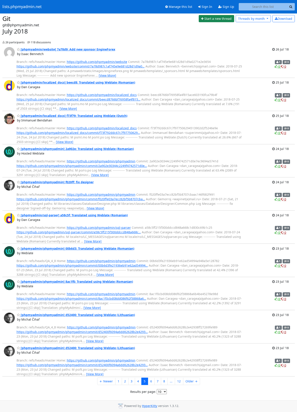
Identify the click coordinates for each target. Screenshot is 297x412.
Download (285, 19)
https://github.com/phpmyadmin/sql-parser (99, 227)
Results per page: (143, 392)
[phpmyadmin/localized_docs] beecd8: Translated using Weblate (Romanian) (77, 82)
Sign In (206, 7)
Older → (191, 381)
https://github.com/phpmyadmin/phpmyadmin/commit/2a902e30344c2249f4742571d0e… (82, 166)
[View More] (107, 75)
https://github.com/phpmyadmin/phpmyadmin (101, 161)
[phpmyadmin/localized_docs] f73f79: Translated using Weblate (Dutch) (73, 116)
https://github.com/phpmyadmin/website (97, 62)
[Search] (291, 6)
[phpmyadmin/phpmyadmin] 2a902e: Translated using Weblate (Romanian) (77, 149)
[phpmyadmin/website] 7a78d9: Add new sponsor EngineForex (67, 49)
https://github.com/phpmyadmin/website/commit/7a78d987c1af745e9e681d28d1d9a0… (81, 66)
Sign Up (228, 7)
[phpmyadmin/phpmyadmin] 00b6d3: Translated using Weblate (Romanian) (77, 248)
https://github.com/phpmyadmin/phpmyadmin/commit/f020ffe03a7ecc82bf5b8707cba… (81, 199)
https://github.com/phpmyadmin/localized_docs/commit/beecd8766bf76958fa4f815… (78, 99)
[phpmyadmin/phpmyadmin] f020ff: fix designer (57, 182)
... (171, 381)
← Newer (106, 381)
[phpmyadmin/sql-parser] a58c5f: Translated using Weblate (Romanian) (74, 215)
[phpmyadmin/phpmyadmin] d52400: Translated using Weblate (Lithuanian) (77, 315)
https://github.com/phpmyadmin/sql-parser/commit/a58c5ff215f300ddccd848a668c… (79, 232)
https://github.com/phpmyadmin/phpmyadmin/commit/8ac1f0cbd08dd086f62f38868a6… (81, 298)
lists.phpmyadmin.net (22, 6)
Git (6, 18)
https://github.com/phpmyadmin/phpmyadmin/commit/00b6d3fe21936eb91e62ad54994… (82, 265)
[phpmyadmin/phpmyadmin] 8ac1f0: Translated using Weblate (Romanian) (76, 281)
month (252, 19)
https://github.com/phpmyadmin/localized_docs (102, 95)
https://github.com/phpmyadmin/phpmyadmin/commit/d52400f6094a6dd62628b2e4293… (82, 332)
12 (179, 381)
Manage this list (180, 7)
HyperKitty (149, 406)
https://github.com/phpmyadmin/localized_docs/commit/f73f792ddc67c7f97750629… (78, 133)
